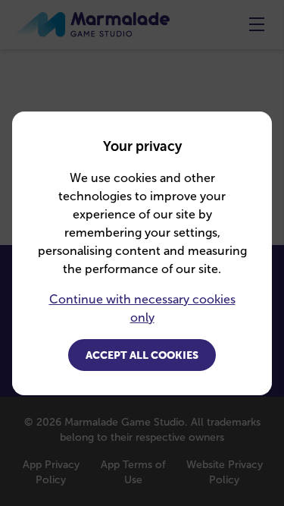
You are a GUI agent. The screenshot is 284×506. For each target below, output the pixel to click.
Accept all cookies (142, 355)
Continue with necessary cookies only (142, 308)
